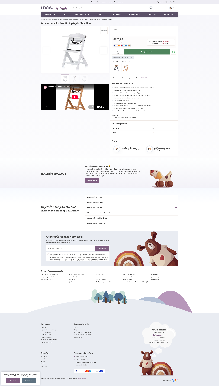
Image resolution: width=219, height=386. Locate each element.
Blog (98, 2)
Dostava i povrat (46, 335)
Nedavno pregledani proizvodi (82, 332)
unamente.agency (81, 378)
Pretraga (151, 8)
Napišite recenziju (92, 180)
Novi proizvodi (78, 337)
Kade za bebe (100, 274)
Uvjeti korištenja (46, 332)
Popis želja (44, 366)
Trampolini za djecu (47, 279)
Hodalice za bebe (101, 277)
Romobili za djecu (74, 277)
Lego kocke (72, 279)
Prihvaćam (13, 380)
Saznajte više (28, 380)
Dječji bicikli (154, 274)
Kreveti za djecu (45, 282)
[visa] (101, 371)
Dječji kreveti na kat (74, 282)
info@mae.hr (61, 8)
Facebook (173, 380)
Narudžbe (44, 359)
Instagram (176, 380)
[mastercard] (86, 371)
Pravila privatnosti (46, 337)
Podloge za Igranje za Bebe (104, 282)
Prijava (166, 2)
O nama (43, 327)
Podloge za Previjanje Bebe (76, 274)
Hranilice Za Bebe (101, 279)
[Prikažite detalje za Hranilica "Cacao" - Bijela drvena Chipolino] (125, 67)
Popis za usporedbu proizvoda (82, 335)
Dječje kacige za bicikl (47, 277)
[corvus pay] (79, 371)
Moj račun (44, 356)
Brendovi (111, 2)
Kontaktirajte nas (119, 2)
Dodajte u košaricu (147, 52)
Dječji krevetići (155, 279)
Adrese (43, 361)
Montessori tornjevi (129, 274)
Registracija (160, 2)
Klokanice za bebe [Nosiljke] (49, 274)
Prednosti (143, 78)
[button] (103, 50)
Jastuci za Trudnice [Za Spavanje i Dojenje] (135, 282)
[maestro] (92, 371)
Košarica (43, 364)
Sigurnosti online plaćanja (48, 330)
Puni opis (116, 78)
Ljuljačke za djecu (156, 277)
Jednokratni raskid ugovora (49, 339)
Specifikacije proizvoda (129, 78)
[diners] (97, 371)
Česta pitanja (104, 2)
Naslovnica (93, 2)
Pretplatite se (102, 248)
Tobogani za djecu (128, 277)
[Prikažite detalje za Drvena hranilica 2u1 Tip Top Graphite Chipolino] (116, 67)
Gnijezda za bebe (128, 279)
